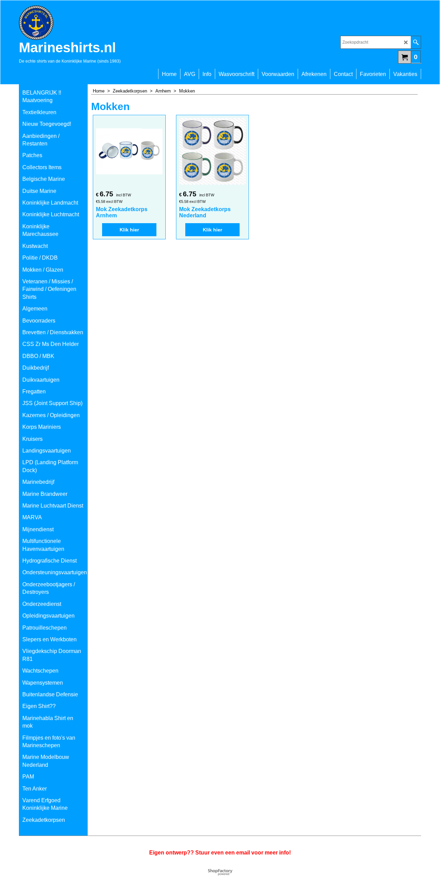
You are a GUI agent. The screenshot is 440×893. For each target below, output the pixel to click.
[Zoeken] (416, 42)
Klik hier (129, 229)
